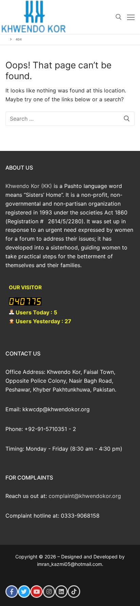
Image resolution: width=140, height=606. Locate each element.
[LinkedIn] (61, 591)
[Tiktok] (74, 591)
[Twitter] (24, 591)
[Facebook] (11, 591)
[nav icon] (131, 17)
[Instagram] (49, 591)
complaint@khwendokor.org (85, 495)
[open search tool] (119, 17)
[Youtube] (36, 591)
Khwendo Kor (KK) (28, 186)
